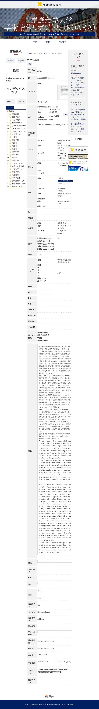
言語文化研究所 (18, 166)
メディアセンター (19, 163)
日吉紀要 (15, 160)
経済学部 (15, 140)
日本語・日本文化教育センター (24, 186)
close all (21, 101)
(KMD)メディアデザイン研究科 (24, 131)
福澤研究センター (19, 184)
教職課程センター (19, 181)
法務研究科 (16, 134)
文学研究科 (16, 117)
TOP (35, 42)
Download (68, 114)
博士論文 (15, 114)
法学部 (14, 143)
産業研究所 (16, 172)
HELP (48, 42)
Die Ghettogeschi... (76, 71)
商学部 (14, 146)
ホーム (29, 53)
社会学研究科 (17, 123)
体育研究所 (16, 178)
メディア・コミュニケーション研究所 (26, 169)
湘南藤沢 (15, 155)
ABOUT (62, 42)
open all (10, 101)
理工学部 (15, 152)
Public (10, 107)
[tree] (16, 148)
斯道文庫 (15, 175)
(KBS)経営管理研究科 (20, 125)
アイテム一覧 (42, 53)
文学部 (14, 137)
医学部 (14, 149)
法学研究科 (16, 120)
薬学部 (14, 157)
